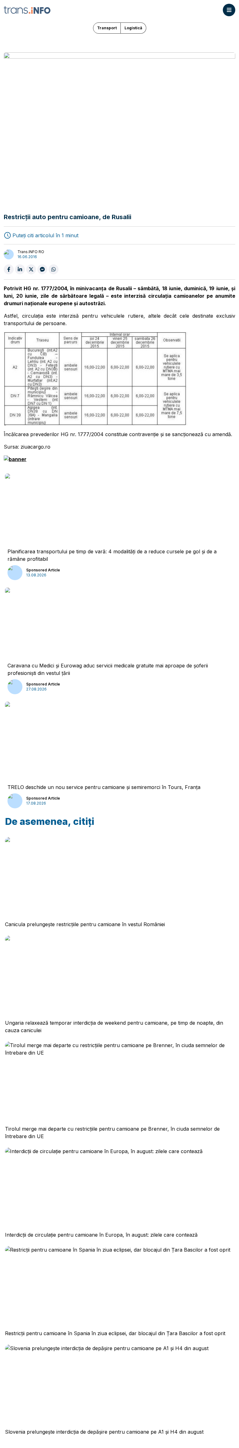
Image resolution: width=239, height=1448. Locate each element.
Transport (107, 28)
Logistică (133, 28)
